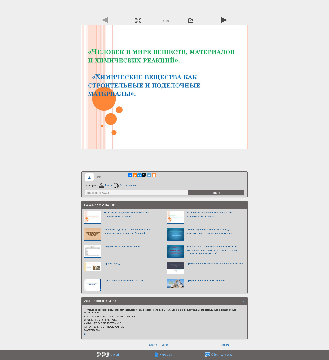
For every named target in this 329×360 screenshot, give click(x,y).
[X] (144, 175)
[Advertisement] (164, 7)
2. (85, 333)
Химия (108, 185)
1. (85, 309)
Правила (224, 344)
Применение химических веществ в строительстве (215, 263)
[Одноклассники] (135, 175)
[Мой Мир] (139, 175)
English (153, 344)
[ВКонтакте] (130, 175)
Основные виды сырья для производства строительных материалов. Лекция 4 (127, 231)
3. (85, 337)
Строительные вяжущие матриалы (123, 280)
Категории (166, 354)
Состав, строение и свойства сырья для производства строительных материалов (209, 231)
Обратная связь (222, 354)
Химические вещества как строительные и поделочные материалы (127, 214)
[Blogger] (154, 175)
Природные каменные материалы (123, 246)
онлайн (115, 354)
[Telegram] (149, 175)
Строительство (128, 185)
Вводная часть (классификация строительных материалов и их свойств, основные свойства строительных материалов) (212, 250)
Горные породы (112, 263)
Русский (164, 344)
